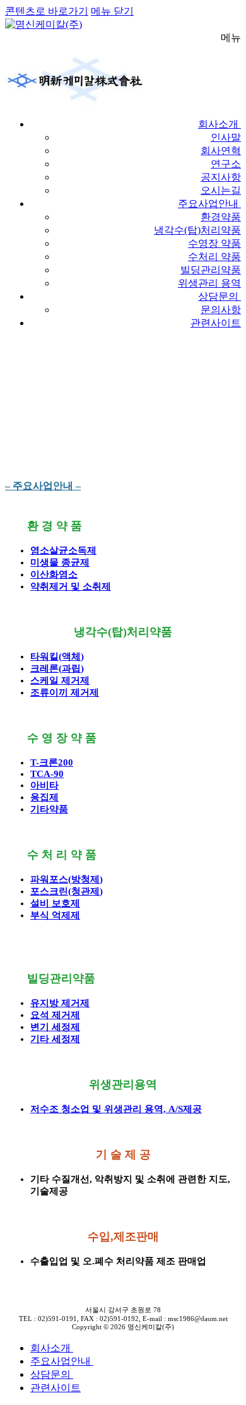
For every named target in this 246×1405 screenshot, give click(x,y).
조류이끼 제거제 (64, 692)
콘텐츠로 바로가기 (46, 11)
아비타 (44, 785)
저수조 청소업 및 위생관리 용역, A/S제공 (116, 1109)
